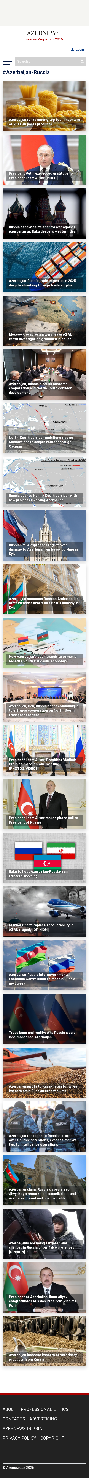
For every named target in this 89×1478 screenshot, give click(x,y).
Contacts (14, 1419)
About (9, 1409)
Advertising (43, 1419)
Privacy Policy (19, 1438)
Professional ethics (44, 1409)
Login (79, 49)
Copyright (52, 1438)
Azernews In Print (24, 1428)
